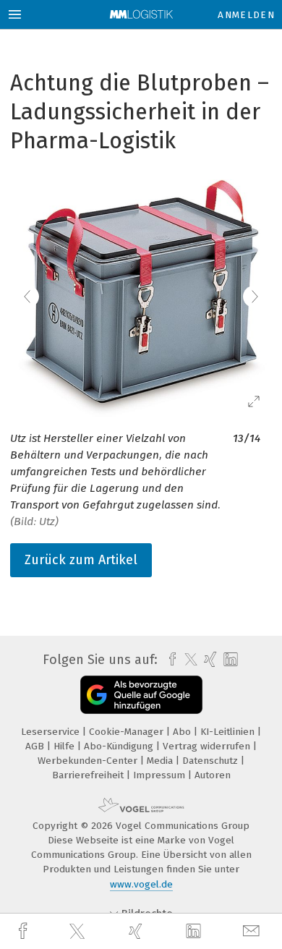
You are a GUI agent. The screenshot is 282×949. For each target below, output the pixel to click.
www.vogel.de (141, 884)
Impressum (160, 775)
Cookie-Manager (127, 731)
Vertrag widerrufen (208, 746)
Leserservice (51, 731)
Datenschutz (211, 760)
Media (161, 760)
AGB (36, 746)
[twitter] (78, 932)
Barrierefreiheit (89, 775)
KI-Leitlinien (228, 731)
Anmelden (246, 15)
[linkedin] (195, 931)
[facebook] (24, 931)
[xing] (137, 931)
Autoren (213, 775)
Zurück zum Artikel (81, 560)
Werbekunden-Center (89, 760)
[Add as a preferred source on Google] (141, 695)
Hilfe (65, 746)
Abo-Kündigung (120, 746)
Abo (183, 731)
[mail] (253, 931)
